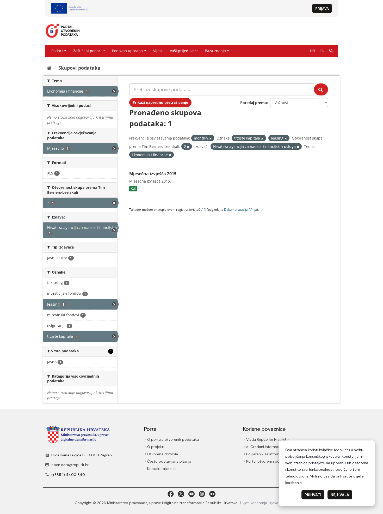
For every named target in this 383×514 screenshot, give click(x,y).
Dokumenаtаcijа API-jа (240, 209)
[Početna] (49, 68)
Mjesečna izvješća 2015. (153, 174)
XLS (133, 189)
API (203, 209)
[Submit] (321, 89)
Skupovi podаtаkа (79, 68)
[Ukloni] (210, 138)
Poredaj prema (253, 102)
